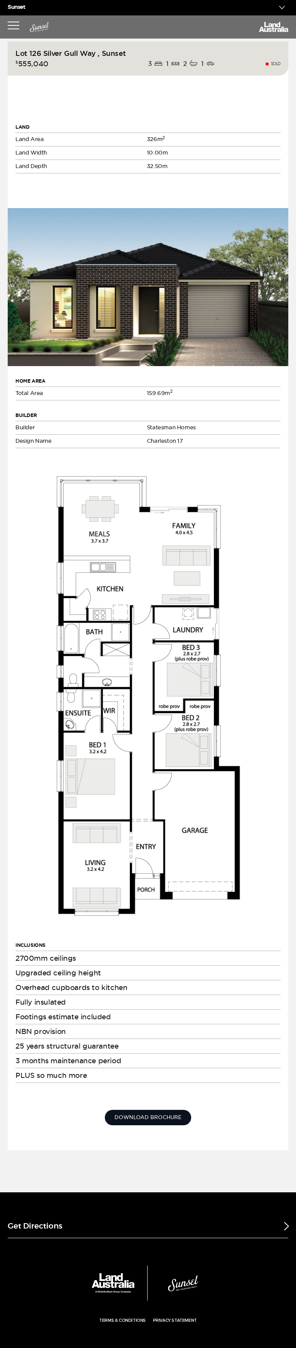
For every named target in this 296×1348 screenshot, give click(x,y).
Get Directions (35, 1226)
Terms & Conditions (122, 1320)
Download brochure (148, 1117)
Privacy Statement (175, 1320)
